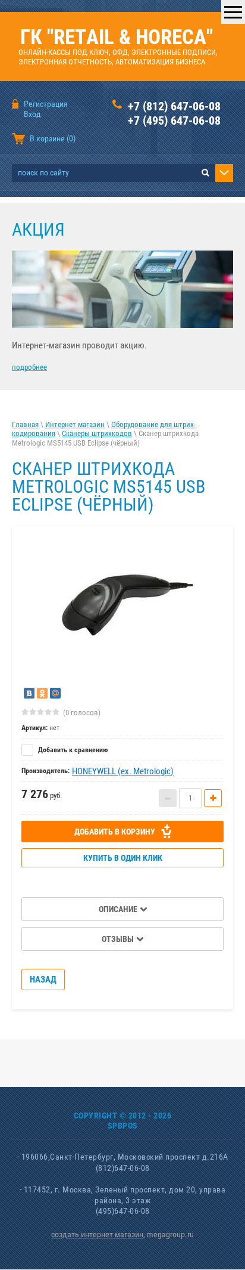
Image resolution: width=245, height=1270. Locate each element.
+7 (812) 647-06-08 (174, 106)
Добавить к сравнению (72, 750)
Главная (25, 424)
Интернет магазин (75, 424)
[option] (122, 605)
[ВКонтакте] (29, 693)
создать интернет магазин (97, 1234)
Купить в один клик (122, 858)
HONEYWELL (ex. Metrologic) (123, 771)
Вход (32, 114)
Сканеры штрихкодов (97, 433)
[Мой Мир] (55, 693)
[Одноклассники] (42, 693)
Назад (43, 979)
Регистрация (46, 104)
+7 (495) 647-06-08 (174, 120)
